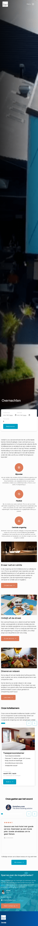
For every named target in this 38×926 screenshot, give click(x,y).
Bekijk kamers (10, 426)
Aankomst (6, 412)
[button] (35, 723)
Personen (6, 419)
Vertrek (19, 412)
